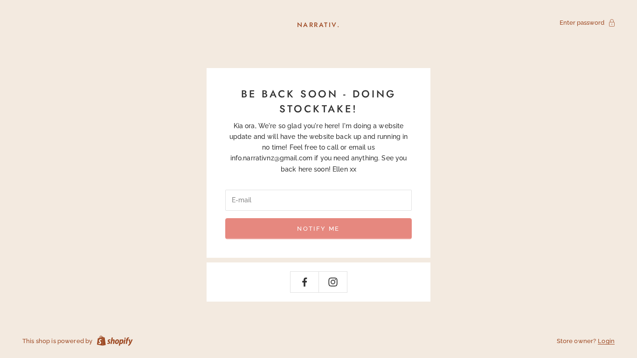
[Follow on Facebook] (304, 282)
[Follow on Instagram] (333, 282)
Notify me (318, 228)
